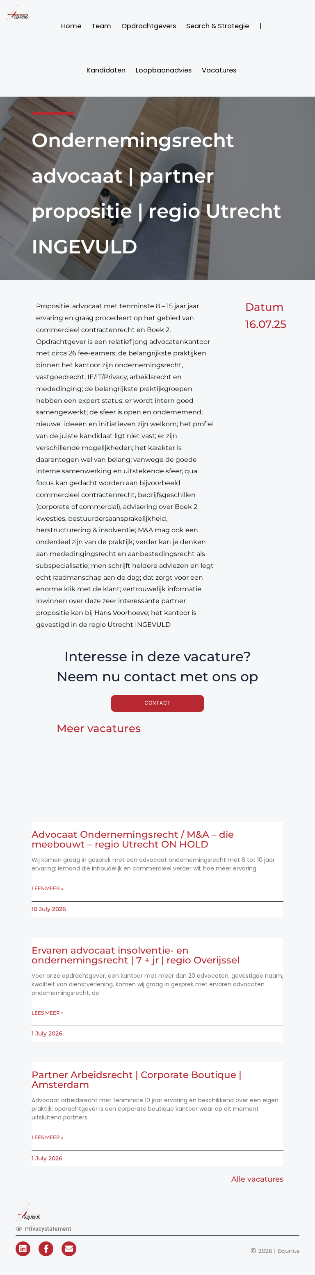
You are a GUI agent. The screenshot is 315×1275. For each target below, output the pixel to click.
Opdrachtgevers (148, 26)
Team (101, 26)
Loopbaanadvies (164, 70)
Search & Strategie (217, 26)
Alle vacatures (257, 1179)
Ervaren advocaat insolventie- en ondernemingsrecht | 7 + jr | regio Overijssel (136, 955)
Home (71, 26)
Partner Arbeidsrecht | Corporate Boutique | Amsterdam (137, 1079)
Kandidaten (106, 70)
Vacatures (219, 70)
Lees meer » (48, 888)
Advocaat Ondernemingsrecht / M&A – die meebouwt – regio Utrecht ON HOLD (133, 839)
